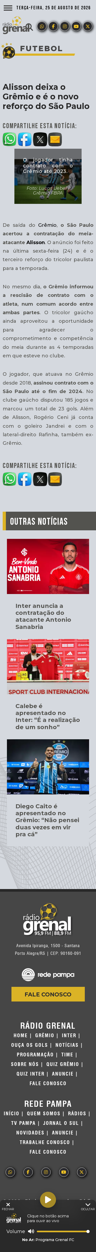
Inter (69, 1036)
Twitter (87, 26)
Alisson (35, 242)
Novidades (30, 1133)
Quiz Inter (31, 1074)
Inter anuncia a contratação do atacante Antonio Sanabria (43, 616)
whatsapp (41, 26)
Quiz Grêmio (62, 1064)
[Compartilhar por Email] (55, 138)
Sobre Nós (25, 1064)
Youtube (76, 26)
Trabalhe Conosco (45, 1142)
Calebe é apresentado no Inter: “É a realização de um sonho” (47, 716)
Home (21, 1036)
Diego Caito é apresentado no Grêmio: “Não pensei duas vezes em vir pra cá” (47, 820)
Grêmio (47, 225)
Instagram (64, 26)
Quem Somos (44, 1114)
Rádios (77, 1114)
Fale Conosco (48, 994)
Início (11, 1114)
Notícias (67, 1045)
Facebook (53, 26)
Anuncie (63, 1074)
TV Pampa (23, 1123)
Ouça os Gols (29, 1045)
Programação (35, 1055)
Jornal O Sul (61, 1123)
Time (67, 1055)
